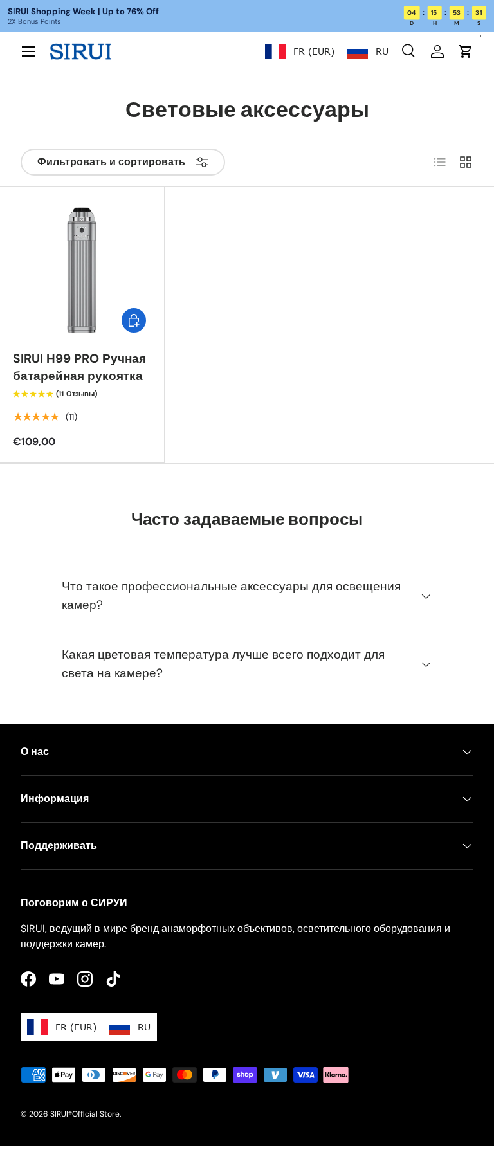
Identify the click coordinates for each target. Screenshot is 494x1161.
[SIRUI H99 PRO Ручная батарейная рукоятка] (82, 268)
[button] (466, 51)
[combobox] (300, 51)
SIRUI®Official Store (85, 1114)
